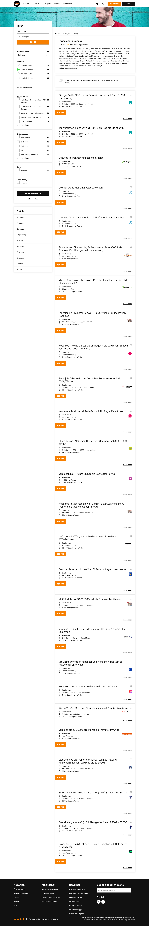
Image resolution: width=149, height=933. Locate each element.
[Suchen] (103, 4)
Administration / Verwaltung (31, 117)
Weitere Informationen (68, 68)
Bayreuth (20, 229)
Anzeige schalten (47, 893)
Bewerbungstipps (75, 910)
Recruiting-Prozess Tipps (50, 897)
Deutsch (24, 171)
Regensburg (21, 235)
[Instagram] (99, 902)
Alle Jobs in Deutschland (78, 893)
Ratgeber (48, 3)
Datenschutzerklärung (119, 920)
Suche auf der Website (110, 885)
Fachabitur (24, 146)
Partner (16, 901)
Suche (33, 42)
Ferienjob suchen (75, 906)
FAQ (15, 906)
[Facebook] (103, 902)
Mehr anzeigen (23, 125)
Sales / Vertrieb (26, 122)
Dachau (20, 264)
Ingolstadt (20, 246)
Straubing (20, 258)
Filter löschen (32, 199)
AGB (109, 920)
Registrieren (114, 4)
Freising (20, 240)
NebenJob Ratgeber (76, 914)
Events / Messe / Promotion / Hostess (31, 107)
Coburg (75, 34)
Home (57, 34)
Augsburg (20, 217)
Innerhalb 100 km (27, 78)
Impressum (131, 920)
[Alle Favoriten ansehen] (97, 4)
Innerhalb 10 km (26, 65)
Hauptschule (25, 138)
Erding (19, 269)
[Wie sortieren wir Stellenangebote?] (48, 51)
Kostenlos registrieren (49, 889)
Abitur (23, 150)
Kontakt (56, 3)
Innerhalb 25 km (27, 69)
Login (128, 4)
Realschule (24, 142)
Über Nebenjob (19, 889)
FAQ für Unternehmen (49, 901)
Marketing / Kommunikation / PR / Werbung (33, 101)
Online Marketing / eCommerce (32, 113)
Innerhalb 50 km (27, 74)
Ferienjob (66, 34)
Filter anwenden (33, 193)
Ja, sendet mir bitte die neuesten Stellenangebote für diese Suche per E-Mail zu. (92, 81)
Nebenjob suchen (75, 897)
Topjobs (24, 183)
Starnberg (20, 252)
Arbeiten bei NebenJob (22, 893)
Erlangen (20, 223)
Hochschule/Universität (29, 155)
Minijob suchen (74, 901)
